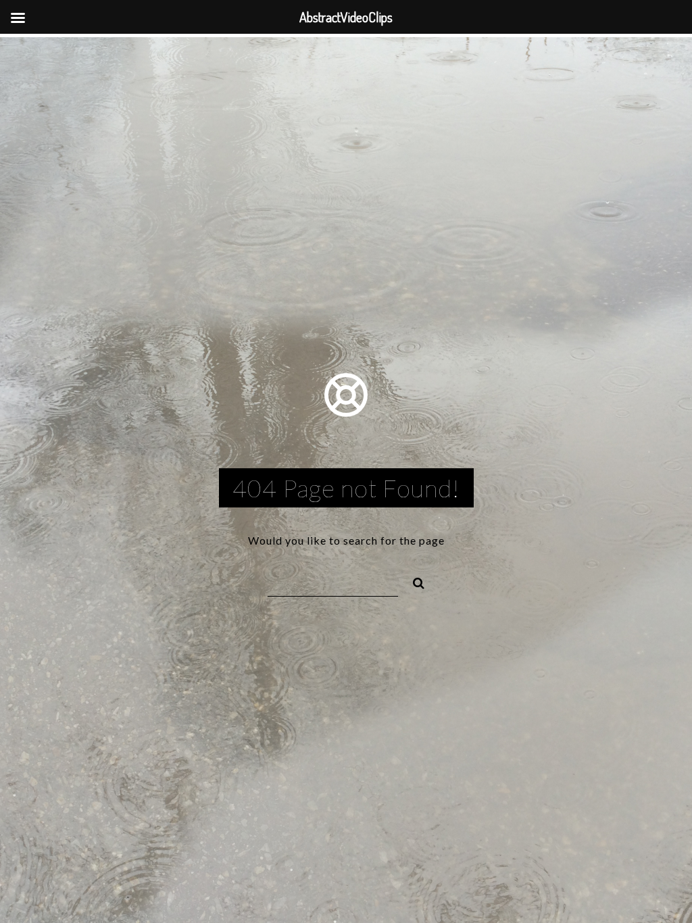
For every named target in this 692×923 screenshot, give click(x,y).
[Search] (413, 581)
